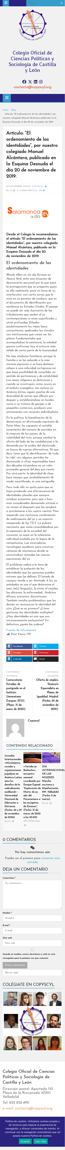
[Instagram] (40, 82)
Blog (14, 110)
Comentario (9, 878)
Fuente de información (21, 630)
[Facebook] (24, 82)
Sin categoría (31, 821)
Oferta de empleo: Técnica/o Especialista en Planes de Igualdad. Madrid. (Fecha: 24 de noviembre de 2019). (47, 695)
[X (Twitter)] (30, 82)
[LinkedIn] (35, 82)
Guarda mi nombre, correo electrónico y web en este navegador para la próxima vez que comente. (29, 956)
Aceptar (25, 1141)
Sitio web (7, 938)
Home (5, 110)
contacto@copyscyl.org (32, 87)
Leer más (40, 1141)
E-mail (6, 925)
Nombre (7, 913)
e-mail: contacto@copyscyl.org (27, 1108)
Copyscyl (38, 186)
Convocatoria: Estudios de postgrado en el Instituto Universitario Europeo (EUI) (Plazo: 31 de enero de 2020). (16, 695)
